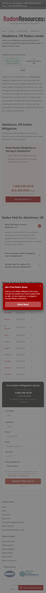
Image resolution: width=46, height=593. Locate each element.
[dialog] (23, 296)
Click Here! (23, 304)
